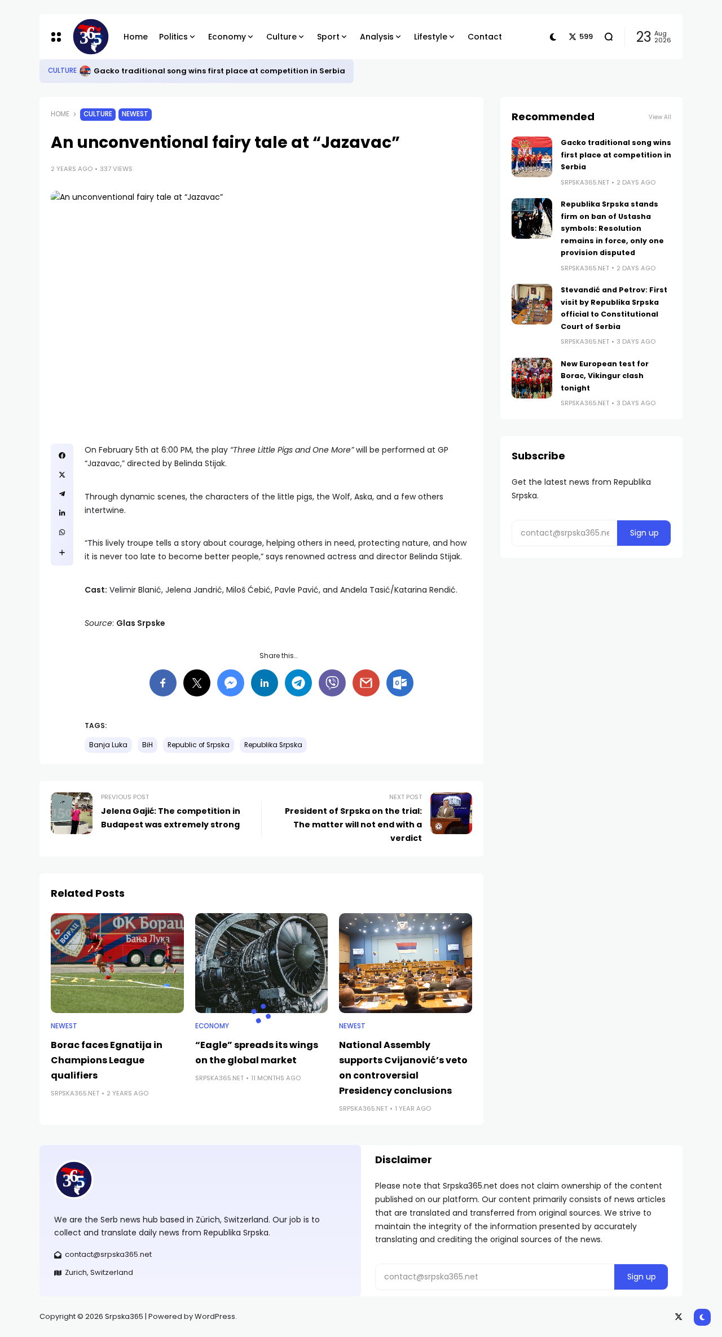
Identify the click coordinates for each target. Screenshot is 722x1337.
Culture (62, 70)
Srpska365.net (75, 1093)
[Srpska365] (89, 36)
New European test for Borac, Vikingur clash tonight (605, 376)
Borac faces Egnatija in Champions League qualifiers (106, 1060)
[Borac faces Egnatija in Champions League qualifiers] (117, 963)
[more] (62, 552)
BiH (147, 744)
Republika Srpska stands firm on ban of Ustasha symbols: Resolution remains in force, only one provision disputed (612, 228)
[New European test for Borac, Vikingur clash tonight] (532, 378)
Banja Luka (108, 744)
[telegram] (62, 493)
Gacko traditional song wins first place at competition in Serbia (219, 70)
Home (60, 114)
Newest (135, 114)
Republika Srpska (273, 744)
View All (660, 117)
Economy (212, 1026)
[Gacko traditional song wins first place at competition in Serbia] (85, 71)
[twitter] (62, 474)
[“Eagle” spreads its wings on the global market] (261, 963)
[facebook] (62, 455)
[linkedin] (62, 513)
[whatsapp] (62, 532)
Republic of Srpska (199, 744)
